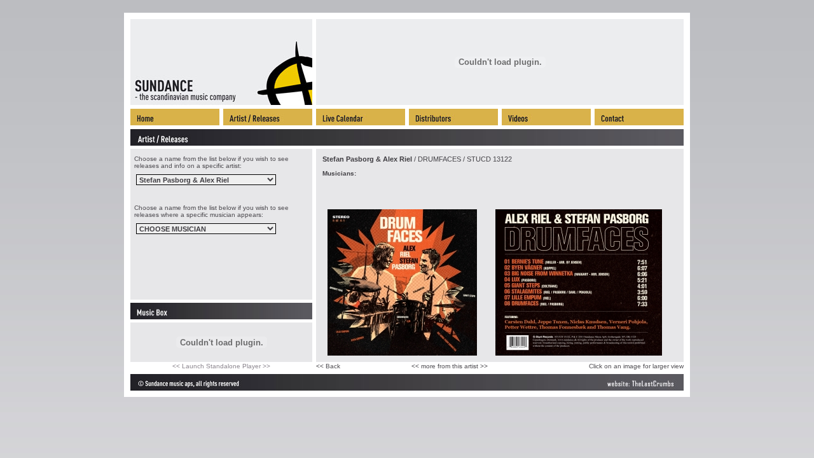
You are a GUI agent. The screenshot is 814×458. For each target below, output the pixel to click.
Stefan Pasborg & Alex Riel (367, 159)
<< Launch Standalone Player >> (221, 366)
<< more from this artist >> (449, 366)
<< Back (328, 366)
